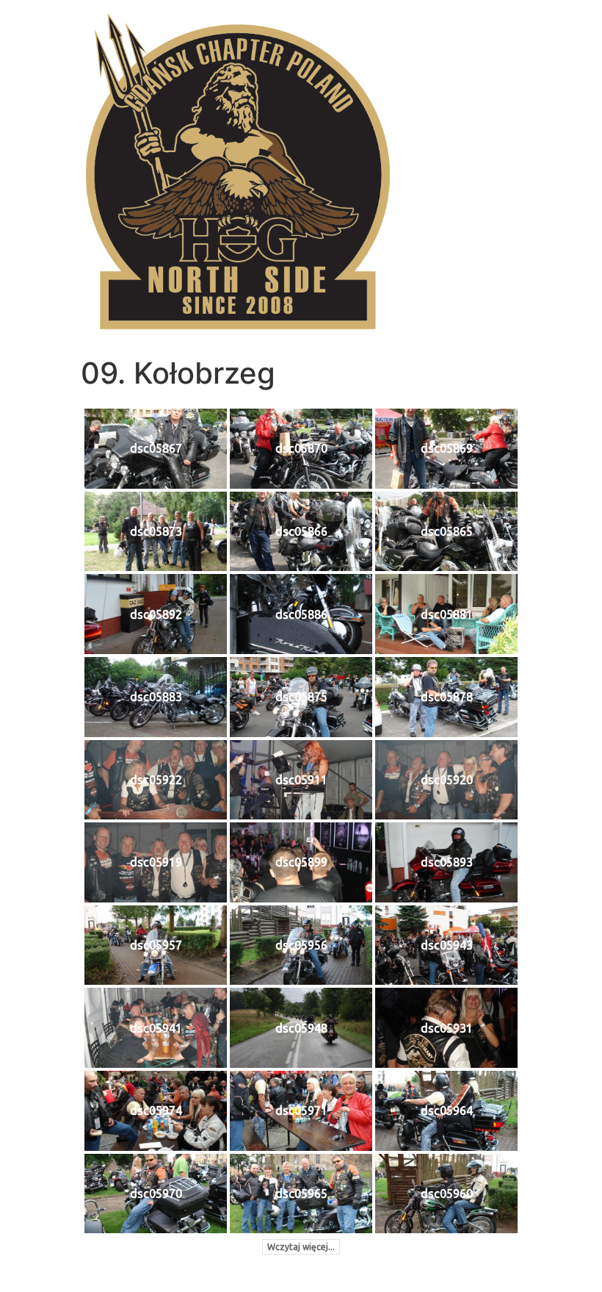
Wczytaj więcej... (301, 1247)
